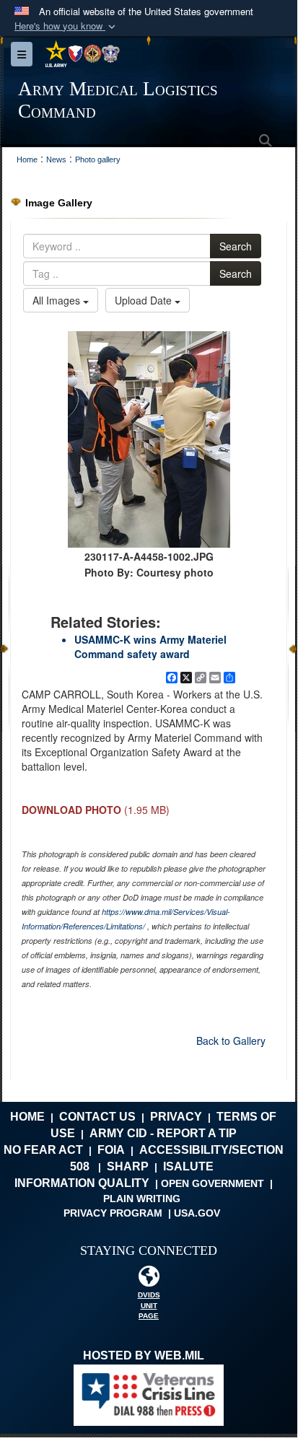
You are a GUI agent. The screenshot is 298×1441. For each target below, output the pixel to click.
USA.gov (197, 1213)
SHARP (128, 1166)
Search (235, 246)
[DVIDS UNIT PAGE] (149, 1280)
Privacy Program (112, 1213)
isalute (188, 1166)
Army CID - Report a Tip (163, 1133)
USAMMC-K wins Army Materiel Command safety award (150, 646)
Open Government (212, 1183)
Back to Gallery (231, 1040)
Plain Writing (141, 1198)
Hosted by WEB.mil (143, 1355)
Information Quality (81, 1183)
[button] (66, 26)
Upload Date (145, 300)
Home (27, 1117)
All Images (57, 300)
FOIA (111, 1150)
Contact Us (97, 1117)
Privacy (176, 1117)
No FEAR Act (43, 1150)
